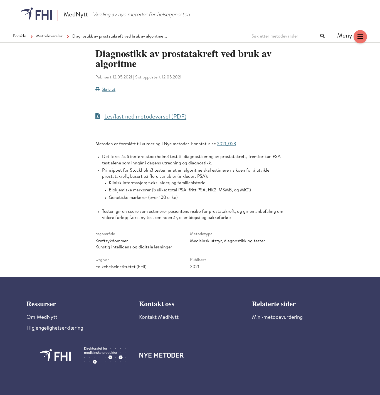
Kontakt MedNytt (159, 317)
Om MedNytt (41, 317)
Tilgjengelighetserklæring (54, 328)
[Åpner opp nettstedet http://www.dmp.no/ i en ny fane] (105, 355)
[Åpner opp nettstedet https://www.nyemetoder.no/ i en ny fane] (161, 355)
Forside (19, 36)
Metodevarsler (49, 36)
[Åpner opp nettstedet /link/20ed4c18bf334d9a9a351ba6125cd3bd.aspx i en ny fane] (55, 355)
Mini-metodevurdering (277, 317)
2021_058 (226, 144)
